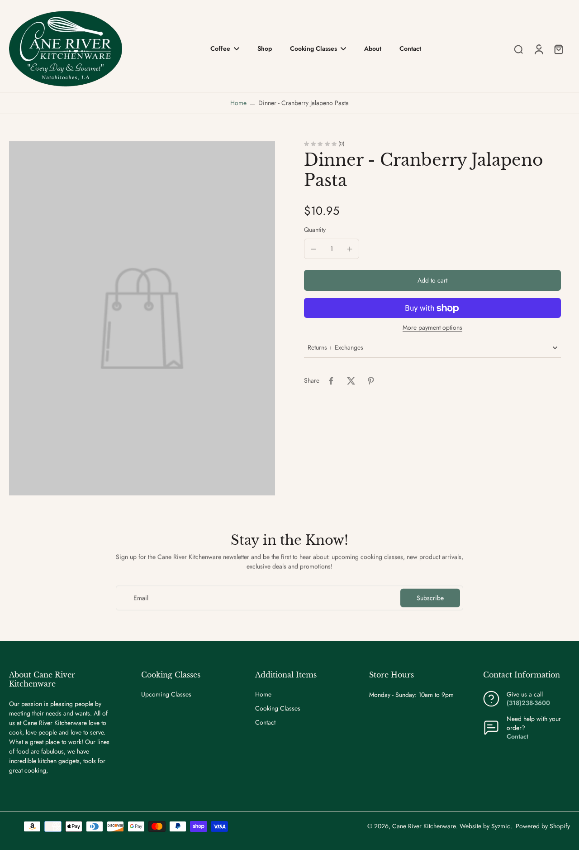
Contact (265, 722)
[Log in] (538, 48)
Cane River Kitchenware (424, 826)
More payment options (432, 328)
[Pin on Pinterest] (371, 381)
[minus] (313, 249)
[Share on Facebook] (331, 381)
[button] (432, 280)
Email (140, 598)
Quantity (315, 230)
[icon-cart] (558, 49)
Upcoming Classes (166, 694)
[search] (518, 49)
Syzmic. (501, 826)
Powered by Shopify (543, 826)
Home (238, 102)
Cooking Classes (277, 708)
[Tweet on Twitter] (351, 381)
